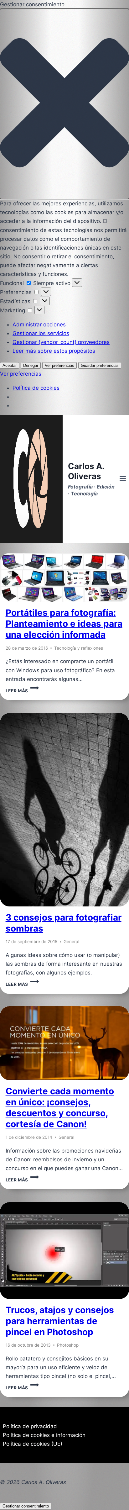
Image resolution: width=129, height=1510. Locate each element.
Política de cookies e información (44, 1435)
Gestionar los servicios (41, 333)
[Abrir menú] (122, 479)
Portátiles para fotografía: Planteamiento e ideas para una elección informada (64, 624)
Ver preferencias (59, 365)
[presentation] (64, 577)
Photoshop (68, 1345)
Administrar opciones (39, 324)
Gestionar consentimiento (26, 1506)
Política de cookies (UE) (32, 1444)
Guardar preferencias (100, 365)
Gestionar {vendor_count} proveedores (61, 342)
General (71, 941)
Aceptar (10, 365)
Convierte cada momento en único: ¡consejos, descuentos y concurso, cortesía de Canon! (60, 1107)
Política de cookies (36, 388)
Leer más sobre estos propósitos (54, 351)
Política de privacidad (30, 1426)
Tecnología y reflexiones (78, 648)
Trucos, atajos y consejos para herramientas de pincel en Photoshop (60, 1320)
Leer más (22, 690)
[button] (64, 104)
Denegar (30, 365)
